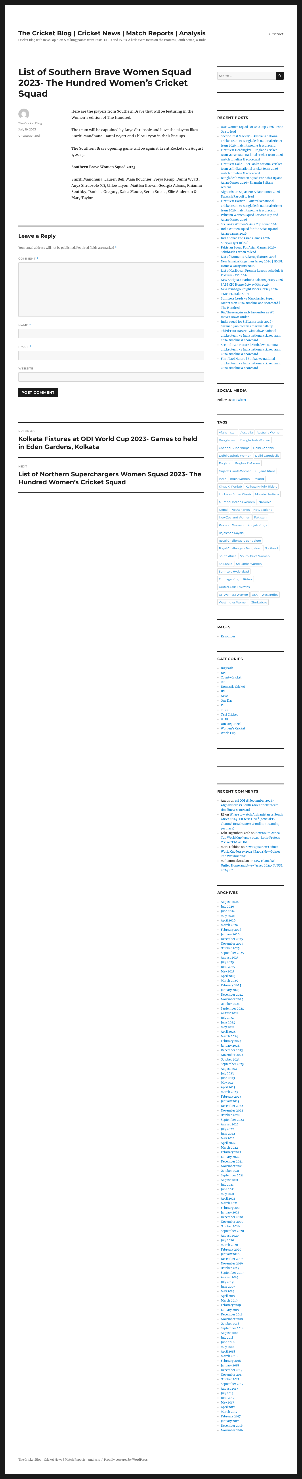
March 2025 (229, 981)
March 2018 (229, 1356)
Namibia (265, 502)
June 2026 (228, 911)
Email (25, 347)
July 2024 (227, 1018)
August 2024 (230, 1013)
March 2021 (229, 1203)
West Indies (270, 594)
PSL (223, 705)
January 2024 (230, 1046)
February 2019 (231, 1305)
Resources (228, 636)
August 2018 (229, 1333)
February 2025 (231, 985)
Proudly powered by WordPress (126, 1460)
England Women (247, 463)
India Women (240, 478)
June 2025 (228, 967)
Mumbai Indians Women (237, 502)
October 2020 (230, 1226)
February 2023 (231, 1096)
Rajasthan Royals (231, 533)
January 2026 (230, 934)
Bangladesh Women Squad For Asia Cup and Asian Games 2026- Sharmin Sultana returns (252, 182)
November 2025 (232, 944)
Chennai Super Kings (234, 448)
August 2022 (230, 1124)
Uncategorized (29, 135)
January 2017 (230, 1421)
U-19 (224, 719)
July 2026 (227, 906)
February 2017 (231, 1416)
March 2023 (229, 1092)
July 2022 (227, 1129)
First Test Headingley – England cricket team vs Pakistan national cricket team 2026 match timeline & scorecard (252, 154)
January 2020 (230, 1254)
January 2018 (230, 1365)
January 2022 (230, 1157)
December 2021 (232, 1161)
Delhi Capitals (263, 448)
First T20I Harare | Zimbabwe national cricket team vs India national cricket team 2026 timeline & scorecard (251, 363)
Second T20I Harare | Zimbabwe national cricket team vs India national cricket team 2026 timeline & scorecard (251, 349)
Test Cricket (229, 714)
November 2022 (232, 1110)
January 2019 (230, 1310)
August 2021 (229, 1180)
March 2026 (229, 925)
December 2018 (232, 1314)
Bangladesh (228, 440)
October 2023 (230, 1059)
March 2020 (229, 1245)
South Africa (227, 556)
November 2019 (232, 1263)
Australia (246, 432)
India (222, 478)
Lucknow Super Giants (235, 494)
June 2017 (228, 1398)
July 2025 (227, 962)
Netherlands (240, 509)
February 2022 (231, 1152)
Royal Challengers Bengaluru (240, 548)
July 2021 (227, 1185)
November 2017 (232, 1375)
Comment (28, 258)
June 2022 (228, 1134)
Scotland (271, 548)
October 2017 (230, 1379)
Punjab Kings (257, 525)
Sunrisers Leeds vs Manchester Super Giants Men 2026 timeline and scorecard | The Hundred (250, 303)
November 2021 (232, 1166)
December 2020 (232, 1217)
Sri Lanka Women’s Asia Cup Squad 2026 (249, 224)
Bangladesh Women (255, 440)
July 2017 (227, 1393)
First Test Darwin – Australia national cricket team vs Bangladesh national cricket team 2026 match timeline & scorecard (251, 205)
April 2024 (228, 1032)
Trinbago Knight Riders (235, 579)
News (225, 696)
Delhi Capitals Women (235, 455)
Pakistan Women (231, 525)
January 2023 (230, 1101)
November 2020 (232, 1222)
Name (24, 325)
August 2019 (229, 1277)
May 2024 (228, 1027)
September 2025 (232, 953)
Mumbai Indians (267, 494)
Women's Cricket (233, 728)
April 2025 (228, 976)
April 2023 (228, 1087)
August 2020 (230, 1236)
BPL (223, 673)
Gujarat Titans (265, 471)
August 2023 (229, 1069)
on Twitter (238, 400)
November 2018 (232, 1319)
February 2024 (231, 1041)
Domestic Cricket (233, 687)
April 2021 (228, 1198)
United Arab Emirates (234, 587)
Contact (276, 34)
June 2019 (228, 1287)
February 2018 (231, 1361)
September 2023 (232, 1064)
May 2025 (228, 971)
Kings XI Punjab (230, 486)
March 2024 (229, 1036)
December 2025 (232, 939)
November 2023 (232, 1055)
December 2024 (232, 995)
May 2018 (227, 1347)
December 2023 (232, 1050)
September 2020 (232, 1231)
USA (255, 594)
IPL (223, 691)
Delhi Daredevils (267, 455)
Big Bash (227, 668)
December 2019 (232, 1259)
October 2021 (230, 1171)
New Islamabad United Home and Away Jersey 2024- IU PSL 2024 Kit (252, 865)
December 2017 (232, 1370)
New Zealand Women (234, 517)
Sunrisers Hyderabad (234, 571)
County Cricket (231, 677)
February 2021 (231, 1208)
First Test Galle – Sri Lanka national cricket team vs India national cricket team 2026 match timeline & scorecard (251, 168)
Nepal (223, 509)
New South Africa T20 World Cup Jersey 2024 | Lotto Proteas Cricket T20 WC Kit (250, 837)
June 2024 (228, 1022)
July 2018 (227, 1338)
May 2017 (227, 1402)
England (225, 463)
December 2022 (232, 1106)
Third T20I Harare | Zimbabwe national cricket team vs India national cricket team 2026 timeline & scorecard (251, 335)
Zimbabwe (259, 602)
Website (25, 368)
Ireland (259, 478)
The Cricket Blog (30, 123)
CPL (223, 682)
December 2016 (232, 1426)
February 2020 (231, 1249)
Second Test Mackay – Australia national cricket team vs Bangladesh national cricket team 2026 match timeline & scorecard (251, 140)
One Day (226, 701)
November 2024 (232, 999)
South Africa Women (255, 556)
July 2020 (227, 1240)
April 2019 (228, 1296)
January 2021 (230, 1212)
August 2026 (230, 902)
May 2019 (227, 1291)
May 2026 (228, 916)
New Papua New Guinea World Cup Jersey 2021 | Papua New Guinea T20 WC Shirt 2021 (250, 851)
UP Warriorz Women (233, 594)
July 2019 (227, 1282)
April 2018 (228, 1351)
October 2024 (230, 1004)
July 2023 (227, 1073)
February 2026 (231, 930)
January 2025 (230, 990)
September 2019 (232, 1273)
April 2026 (228, 920)
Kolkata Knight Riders (261, 486)
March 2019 (229, 1300)
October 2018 (230, 1324)
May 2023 (227, 1083)
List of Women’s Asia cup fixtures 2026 (248, 257)
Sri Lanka (225, 563)
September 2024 (232, 1008)
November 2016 (232, 1430)
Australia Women (269, 432)
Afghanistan (228, 432)
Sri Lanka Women (249, 563)
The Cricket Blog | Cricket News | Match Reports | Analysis (112, 33)
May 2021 (227, 1194)
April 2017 (228, 1407)
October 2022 (230, 1115)
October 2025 (230, 948)
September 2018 (232, 1328)
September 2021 (232, 1175)
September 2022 (232, 1120)
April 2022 (228, 1143)
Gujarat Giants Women (235, 471)
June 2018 (228, 1342)
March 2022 (229, 1147)
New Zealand (263, 509)
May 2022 (228, 1138)
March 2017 (229, 1412)
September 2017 (232, 1384)
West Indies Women (233, 602)
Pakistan (260, 517)
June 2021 (228, 1189)
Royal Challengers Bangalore (240, 540)
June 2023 (228, 1078)
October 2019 (230, 1268)
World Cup (228, 733)
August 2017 (229, 1388)
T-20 (224, 710)
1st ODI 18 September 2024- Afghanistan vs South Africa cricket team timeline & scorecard (249, 805)
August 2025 (230, 957)
